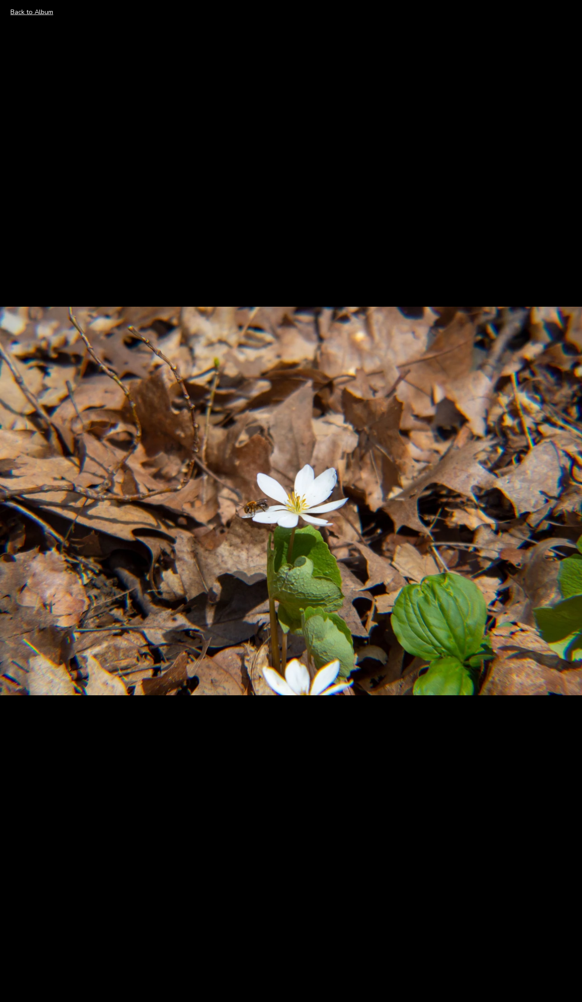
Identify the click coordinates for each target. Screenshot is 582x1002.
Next (564, 500)
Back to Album (31, 11)
